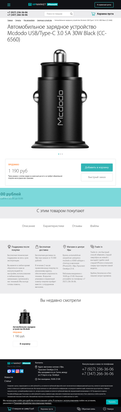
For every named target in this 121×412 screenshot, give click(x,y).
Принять (112, 402)
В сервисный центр (104, 5)
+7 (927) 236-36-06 (17, 12)
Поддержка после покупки (20, 248)
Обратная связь (88, 409)
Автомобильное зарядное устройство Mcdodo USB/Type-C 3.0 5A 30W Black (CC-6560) (25, 330)
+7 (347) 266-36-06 (17, 15)
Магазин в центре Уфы (75, 248)
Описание (28, 226)
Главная (10, 20)
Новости (8, 377)
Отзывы (77, 226)
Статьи (7, 381)
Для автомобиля (29, 20)
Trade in (99, 247)
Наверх (110, 409)
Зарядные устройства (44, 20)
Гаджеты (18, 20)
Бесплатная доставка (44, 248)
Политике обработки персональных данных (33, 403)
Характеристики (53, 226)
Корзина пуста (47, 409)
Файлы (94, 226)
